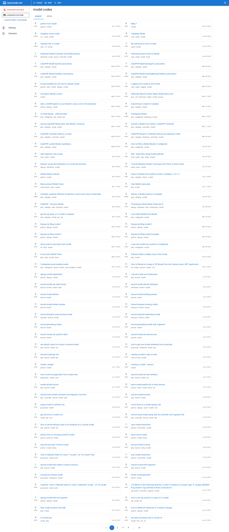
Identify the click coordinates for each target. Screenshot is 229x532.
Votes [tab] (49, 16)
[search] (225, 3)
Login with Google (15, 10)
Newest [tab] (38, 16)
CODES (39, 3)
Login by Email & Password (15, 20)
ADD (59, 3)
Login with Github (15, 15)
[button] (15, 28)
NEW (50, 3)
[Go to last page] (139, 527)
